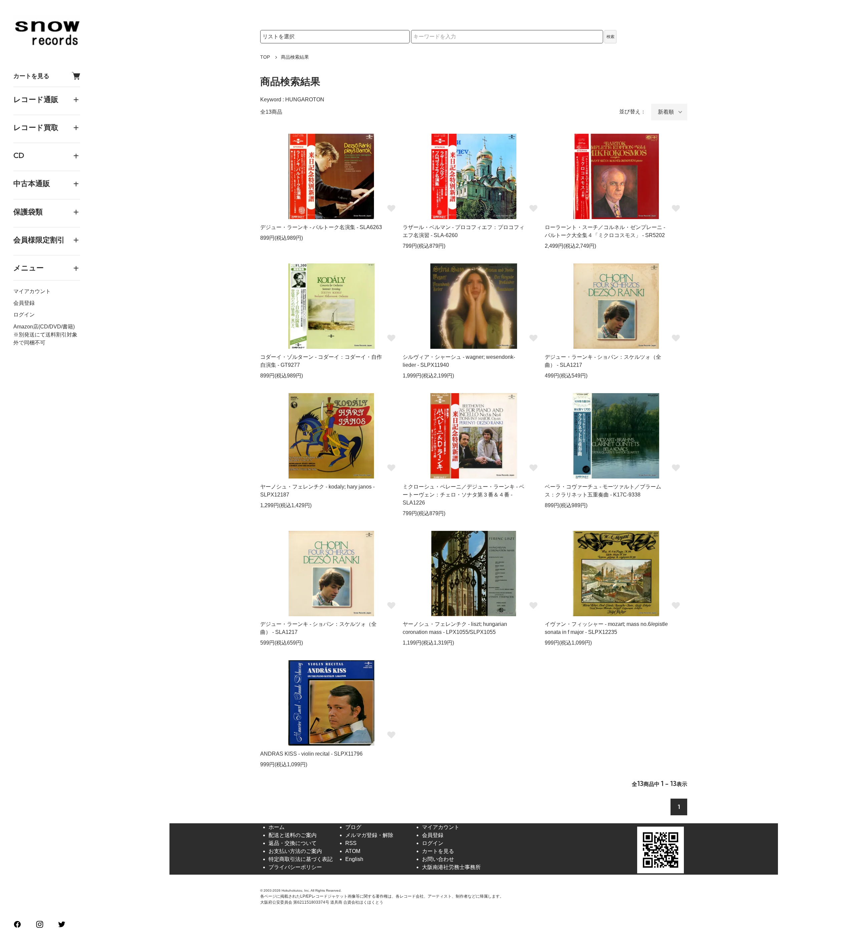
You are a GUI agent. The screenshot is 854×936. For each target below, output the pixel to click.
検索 (610, 36)
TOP (265, 57)
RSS (351, 843)
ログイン (24, 315)
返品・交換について (293, 843)
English (354, 859)
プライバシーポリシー (295, 867)
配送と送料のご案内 (293, 835)
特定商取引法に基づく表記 (301, 859)
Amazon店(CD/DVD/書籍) (44, 326)
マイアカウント (32, 291)
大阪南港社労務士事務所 (451, 867)
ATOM (352, 851)
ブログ (353, 827)
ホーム (277, 827)
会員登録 (24, 303)
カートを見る (31, 76)
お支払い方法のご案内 (295, 851)
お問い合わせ (438, 859)
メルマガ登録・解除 (369, 835)
